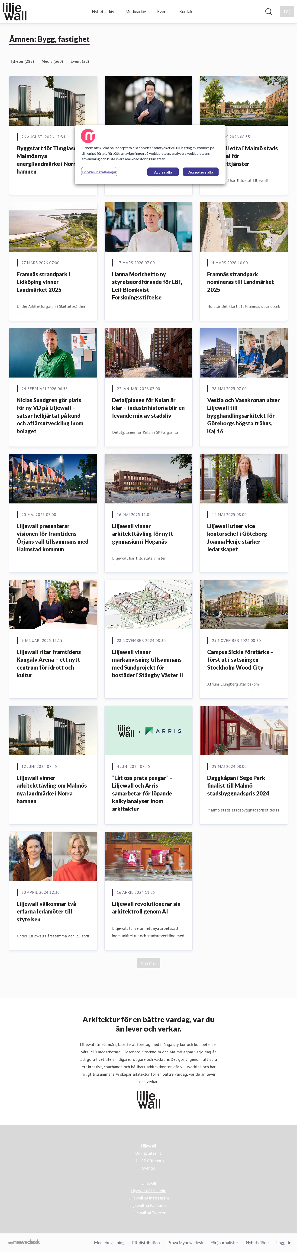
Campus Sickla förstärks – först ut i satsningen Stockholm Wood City (240, 659)
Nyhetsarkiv (103, 11)
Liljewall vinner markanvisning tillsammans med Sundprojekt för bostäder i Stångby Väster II (147, 663)
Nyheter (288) (21, 61)
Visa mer (148, 963)
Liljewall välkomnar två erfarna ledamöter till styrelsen (46, 911)
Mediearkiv (135, 11)
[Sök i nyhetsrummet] (268, 11)
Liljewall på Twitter (148, 1212)
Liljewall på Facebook (148, 1205)
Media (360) (52, 61)
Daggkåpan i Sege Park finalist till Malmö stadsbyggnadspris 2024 (238, 785)
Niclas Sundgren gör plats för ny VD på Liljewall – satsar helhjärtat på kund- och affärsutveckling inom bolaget (50, 415)
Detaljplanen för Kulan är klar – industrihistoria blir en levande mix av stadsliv (148, 408)
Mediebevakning (109, 1242)
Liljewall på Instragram (148, 1197)
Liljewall (148, 1183)
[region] (150, 154)
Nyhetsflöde (257, 1242)
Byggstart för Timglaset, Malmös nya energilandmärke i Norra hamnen (49, 160)
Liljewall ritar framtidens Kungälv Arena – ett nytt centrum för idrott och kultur (49, 663)
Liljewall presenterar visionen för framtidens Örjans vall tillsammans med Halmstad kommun (52, 537)
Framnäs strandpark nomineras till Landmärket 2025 (240, 282)
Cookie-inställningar (99, 172)
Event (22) (80, 61)
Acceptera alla (200, 172)
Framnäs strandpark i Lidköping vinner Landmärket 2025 (43, 282)
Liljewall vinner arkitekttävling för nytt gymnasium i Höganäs (142, 533)
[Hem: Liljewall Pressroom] (14, 11)
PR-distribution (146, 1242)
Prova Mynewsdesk (185, 1242)
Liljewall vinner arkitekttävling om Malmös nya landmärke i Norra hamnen (52, 789)
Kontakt (186, 11)
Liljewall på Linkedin (148, 1190)
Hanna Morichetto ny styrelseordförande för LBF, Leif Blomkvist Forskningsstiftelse (147, 286)
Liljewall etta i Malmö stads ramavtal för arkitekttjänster (242, 156)
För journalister (224, 1242)
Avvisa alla (163, 172)
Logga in (283, 1242)
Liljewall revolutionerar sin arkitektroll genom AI (146, 907)
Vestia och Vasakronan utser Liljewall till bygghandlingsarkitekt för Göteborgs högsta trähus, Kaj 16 (243, 415)
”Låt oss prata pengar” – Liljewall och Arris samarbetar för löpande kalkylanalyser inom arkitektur (142, 793)
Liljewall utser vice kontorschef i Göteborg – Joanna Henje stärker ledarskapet (239, 537)
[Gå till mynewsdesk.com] (24, 1242)
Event (162, 11)
